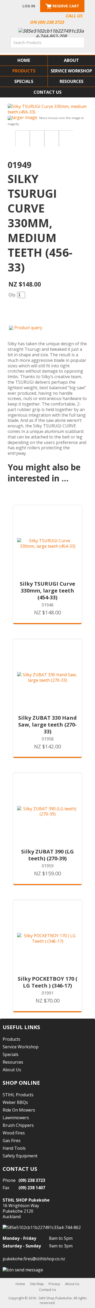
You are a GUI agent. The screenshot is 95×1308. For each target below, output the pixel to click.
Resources (71, 81)
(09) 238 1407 (31, 1188)
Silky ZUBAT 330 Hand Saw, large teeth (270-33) (47, 724)
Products (23, 71)
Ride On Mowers (19, 1110)
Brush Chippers (18, 1125)
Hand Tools (14, 1148)
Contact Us (47, 92)
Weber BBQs (15, 1102)
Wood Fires (14, 1133)
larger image (24, 117)
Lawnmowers (16, 1118)
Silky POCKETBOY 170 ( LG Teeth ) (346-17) (47, 982)
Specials (23, 81)
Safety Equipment (20, 1156)
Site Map (37, 1283)
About (71, 60)
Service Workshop (71, 71)
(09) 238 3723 (31, 1180)
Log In (28, 5)
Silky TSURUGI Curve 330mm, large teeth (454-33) (47, 590)
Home (23, 60)
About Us (12, 1070)
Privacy (54, 1283)
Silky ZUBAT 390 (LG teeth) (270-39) (47, 855)
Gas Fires (12, 1140)
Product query (28, 327)
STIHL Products (18, 1095)
